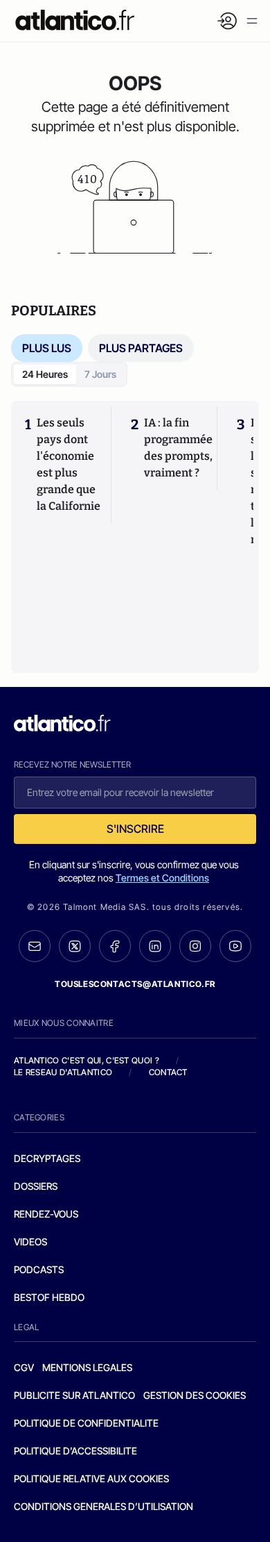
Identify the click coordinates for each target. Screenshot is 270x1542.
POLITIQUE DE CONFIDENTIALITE (86, 1423)
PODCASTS (39, 1269)
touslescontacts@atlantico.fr (135, 984)
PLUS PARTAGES (141, 348)
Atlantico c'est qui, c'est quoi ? (86, 1060)
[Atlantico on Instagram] (195, 946)
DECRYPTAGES (47, 1158)
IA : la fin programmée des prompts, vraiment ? (178, 447)
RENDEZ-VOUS (46, 1214)
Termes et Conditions (162, 878)
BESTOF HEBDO (49, 1297)
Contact (168, 1072)
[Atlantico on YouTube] (235, 946)
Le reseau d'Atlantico (63, 1072)
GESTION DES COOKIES (194, 1395)
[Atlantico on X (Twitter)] (75, 946)
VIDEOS (30, 1241)
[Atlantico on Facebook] (115, 946)
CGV (24, 1367)
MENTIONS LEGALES (87, 1367)
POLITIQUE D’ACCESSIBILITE (75, 1451)
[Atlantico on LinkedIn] (155, 946)
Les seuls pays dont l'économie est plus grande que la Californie (68, 464)
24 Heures (45, 374)
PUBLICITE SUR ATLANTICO (74, 1395)
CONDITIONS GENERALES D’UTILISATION (103, 1506)
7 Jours (100, 374)
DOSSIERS (35, 1186)
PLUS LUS (46, 348)
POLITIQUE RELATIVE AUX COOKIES (91, 1478)
